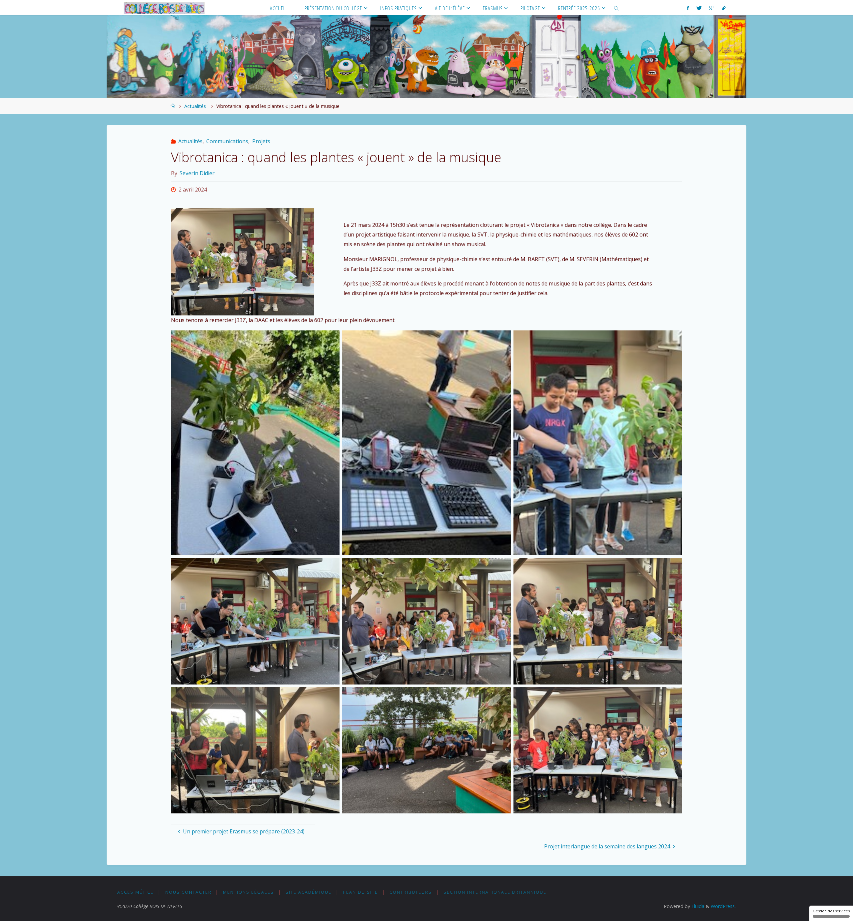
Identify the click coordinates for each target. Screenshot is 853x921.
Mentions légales (248, 892)
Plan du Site (360, 892)
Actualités (195, 106)
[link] (616, 7)
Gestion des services (831, 910)
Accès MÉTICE (135, 892)
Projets (261, 141)
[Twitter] (699, 8)
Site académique (309, 892)
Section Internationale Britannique (494, 892)
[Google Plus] (711, 8)
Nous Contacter (188, 892)
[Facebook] (687, 8)
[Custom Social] (723, 8)
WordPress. (723, 906)
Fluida (697, 906)
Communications (227, 141)
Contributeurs (411, 892)
